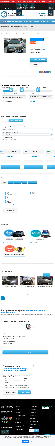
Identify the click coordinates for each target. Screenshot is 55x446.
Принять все (25, 441)
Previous (6, 45)
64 (38, 90)
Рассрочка (18, 413)
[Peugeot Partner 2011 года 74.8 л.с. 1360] (15, 45)
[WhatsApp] (50, 72)
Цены (8, 21)
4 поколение (33, 416)
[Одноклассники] (42, 72)
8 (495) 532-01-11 (45, 14)
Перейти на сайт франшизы (48, 411)
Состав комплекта (10, 162)
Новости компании (34, 421)
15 (11, 90)
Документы (17, 182)
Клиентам (43, 21)
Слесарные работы (20, 415)
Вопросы (24, 182)
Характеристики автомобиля (16, 120)
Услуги (21, 21)
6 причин (11, 182)
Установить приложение (10, 392)
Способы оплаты (32, 182)
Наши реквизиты (20, 429)
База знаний (37, 21)
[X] (44, 72)
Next (24, 45)
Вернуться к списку (10, 298)
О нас (48, 21)
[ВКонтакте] (48, 72)
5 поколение (33, 418)
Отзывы (31, 21)
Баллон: (4, 127)
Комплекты (5, 121)
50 (22, 90)
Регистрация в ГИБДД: (7, 137)
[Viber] (46, 72)
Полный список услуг (25, 352)
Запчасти (26, 21)
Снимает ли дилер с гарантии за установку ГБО (34, 414)
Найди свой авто (20, 409)
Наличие (4, 182)
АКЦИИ (17, 419)
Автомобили (4, 21)
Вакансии (18, 428)
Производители (14, 21)
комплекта (42, 49)
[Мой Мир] (40, 72)
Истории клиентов (20, 407)
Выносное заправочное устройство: (10, 132)
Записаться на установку (10, 166)
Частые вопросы (34, 419)
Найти (37, 430)
